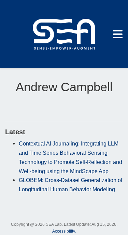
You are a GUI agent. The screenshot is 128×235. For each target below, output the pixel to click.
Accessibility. (64, 231)
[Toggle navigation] (118, 34)
